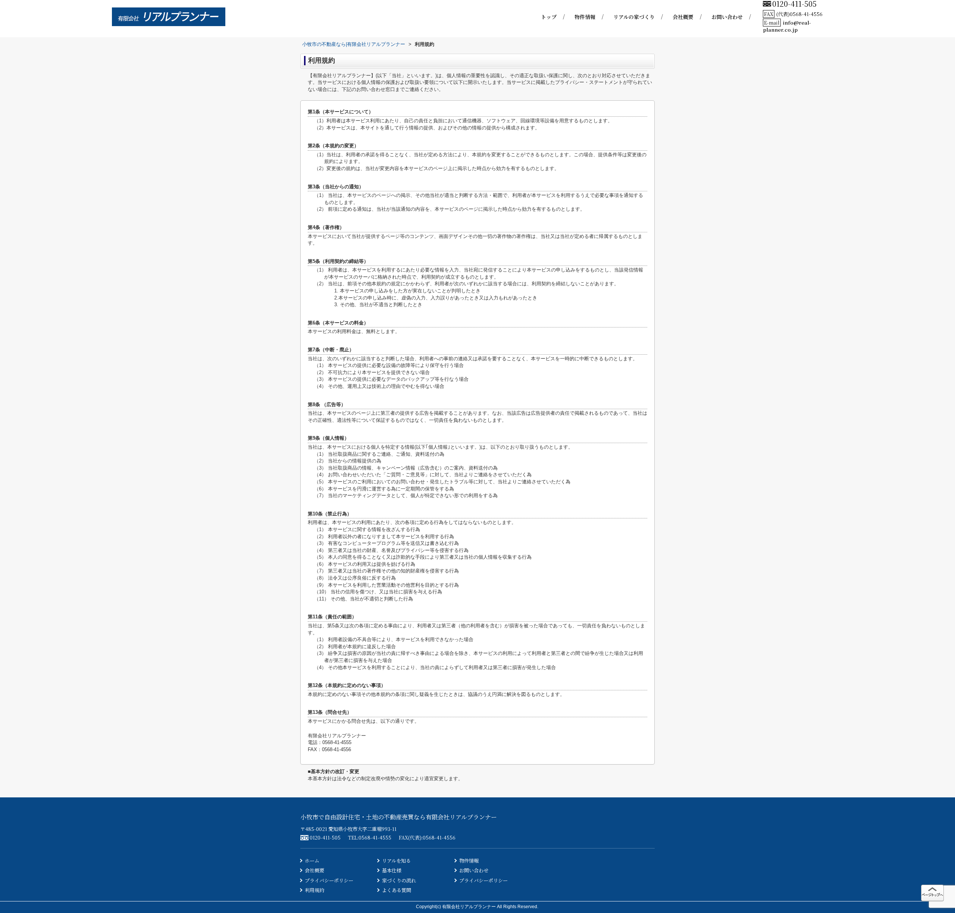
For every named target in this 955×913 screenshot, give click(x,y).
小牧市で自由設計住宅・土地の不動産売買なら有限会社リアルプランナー (398, 817)
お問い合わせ (727, 17)
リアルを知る (396, 860)
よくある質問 (396, 890)
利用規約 (314, 890)
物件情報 (584, 17)
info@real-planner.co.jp (787, 26)
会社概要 (683, 17)
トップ (549, 17)
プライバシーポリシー (329, 880)
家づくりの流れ (399, 880)
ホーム (312, 860)
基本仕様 (391, 870)
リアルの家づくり (634, 17)
